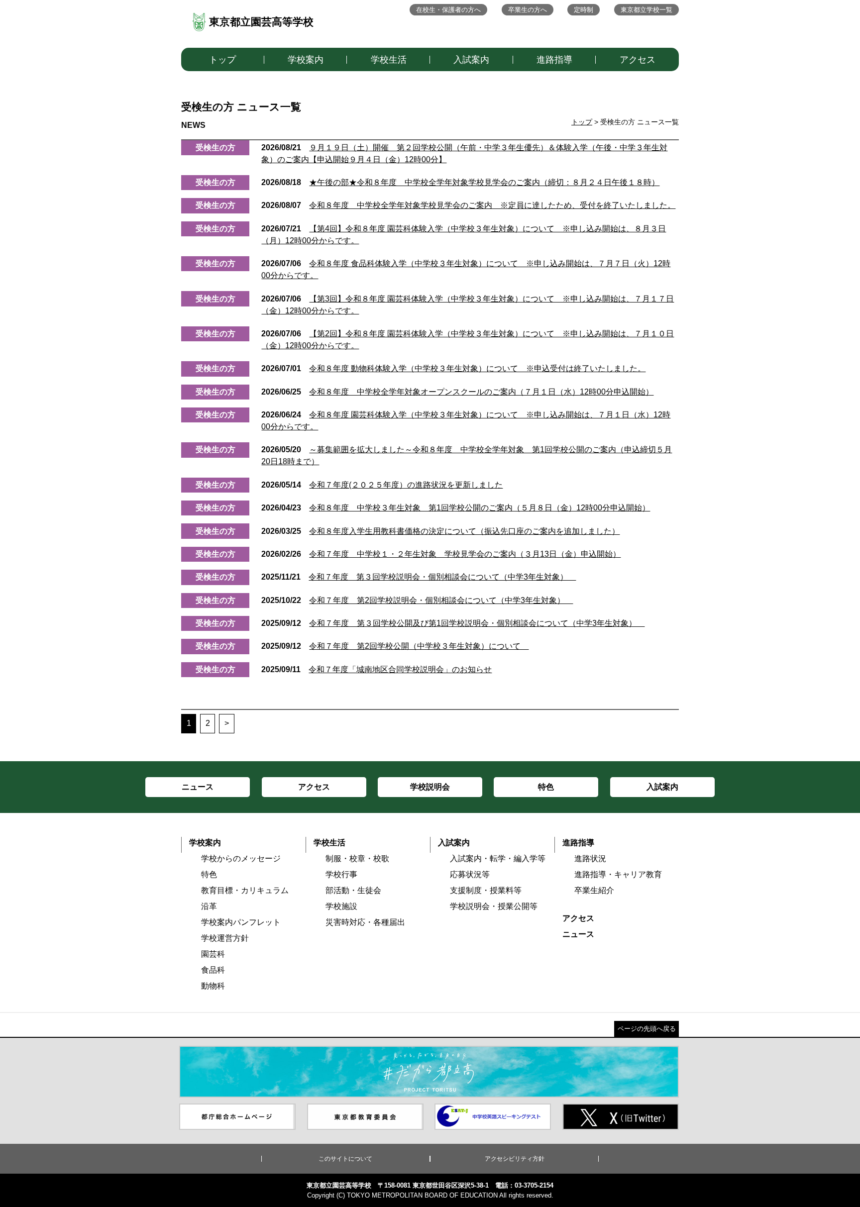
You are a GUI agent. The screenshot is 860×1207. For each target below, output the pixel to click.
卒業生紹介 (594, 890)
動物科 (213, 986)
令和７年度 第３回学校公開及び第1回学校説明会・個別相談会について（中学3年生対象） (453, 623)
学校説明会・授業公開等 (494, 906)
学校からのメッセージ (241, 858)
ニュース (578, 934)
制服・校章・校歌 (357, 858)
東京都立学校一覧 (646, 9)
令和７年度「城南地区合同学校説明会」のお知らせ (376, 669)
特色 (209, 874)
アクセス (637, 60)
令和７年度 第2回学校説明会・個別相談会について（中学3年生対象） (417, 600)
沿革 (209, 906)
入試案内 (471, 60)
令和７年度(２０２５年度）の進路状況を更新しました (382, 485)
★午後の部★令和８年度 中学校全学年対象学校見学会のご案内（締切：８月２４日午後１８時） (460, 182)
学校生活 (389, 60)
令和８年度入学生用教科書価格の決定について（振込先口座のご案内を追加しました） (440, 531)
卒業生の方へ (527, 9)
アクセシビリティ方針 (514, 1158)
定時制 (583, 9)
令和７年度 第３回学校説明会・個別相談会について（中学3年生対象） (418, 577)
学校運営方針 (225, 938)
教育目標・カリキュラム (245, 890)
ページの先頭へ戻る (647, 1028)
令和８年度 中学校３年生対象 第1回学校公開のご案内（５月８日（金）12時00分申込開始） (455, 507)
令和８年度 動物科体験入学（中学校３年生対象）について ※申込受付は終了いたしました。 (453, 368)
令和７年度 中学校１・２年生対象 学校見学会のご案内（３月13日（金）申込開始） (441, 554)
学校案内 (305, 60)
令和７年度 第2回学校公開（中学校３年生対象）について (395, 646)
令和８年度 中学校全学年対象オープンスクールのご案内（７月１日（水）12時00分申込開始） (457, 392)
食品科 (213, 970)
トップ (222, 60)
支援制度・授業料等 (486, 890)
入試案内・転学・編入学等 (497, 858)
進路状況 (590, 858)
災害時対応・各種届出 (365, 922)
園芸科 (213, 954)
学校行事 (341, 874)
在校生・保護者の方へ (448, 9)
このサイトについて (345, 1158)
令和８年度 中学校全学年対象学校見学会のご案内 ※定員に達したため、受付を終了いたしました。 (468, 205)
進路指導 (554, 60)
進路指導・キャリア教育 (618, 874)
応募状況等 (470, 874)
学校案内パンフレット (241, 922)
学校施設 (341, 906)
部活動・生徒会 (353, 890)
